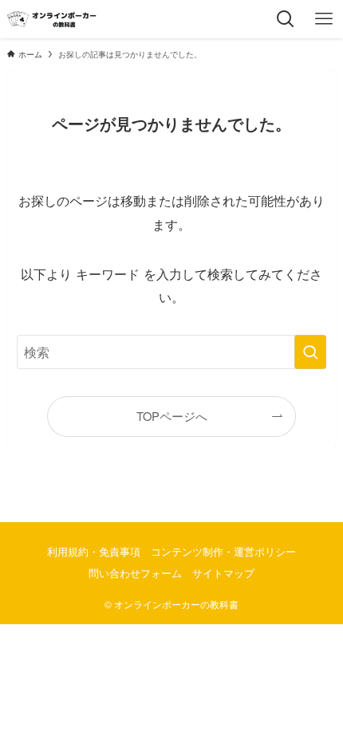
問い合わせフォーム (135, 572)
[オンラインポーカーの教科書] (52, 19)
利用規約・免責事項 (93, 551)
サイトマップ (223, 572)
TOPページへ (171, 415)
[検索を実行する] (310, 352)
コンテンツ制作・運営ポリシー (223, 551)
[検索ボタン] (285, 19)
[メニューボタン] (324, 19)
